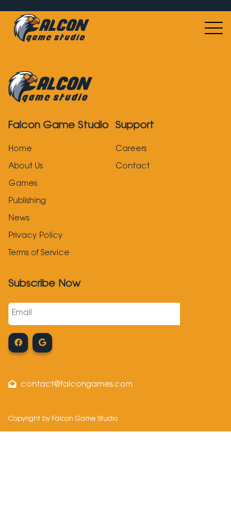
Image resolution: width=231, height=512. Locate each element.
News (18, 219)
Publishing (27, 201)
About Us (25, 167)
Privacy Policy (35, 236)
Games (22, 184)
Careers (131, 149)
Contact (133, 167)
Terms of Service (39, 253)
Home (20, 149)
